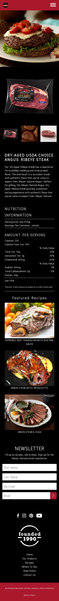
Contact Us (29, 574)
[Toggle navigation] (52, 4)
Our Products (29, 558)
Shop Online (29, 570)
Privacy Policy (29, 595)
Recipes (29, 562)
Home (34, 554)
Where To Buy (29, 566)
